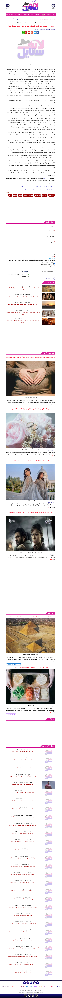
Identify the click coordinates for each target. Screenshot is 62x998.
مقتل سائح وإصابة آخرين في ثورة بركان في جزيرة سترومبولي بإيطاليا (40, 189)
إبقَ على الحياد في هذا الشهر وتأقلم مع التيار (22, 759)
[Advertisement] (30, 209)
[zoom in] (13, 19)
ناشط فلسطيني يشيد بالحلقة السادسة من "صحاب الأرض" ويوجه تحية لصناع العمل (30, 512)
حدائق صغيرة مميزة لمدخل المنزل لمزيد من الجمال (23, 833)
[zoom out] (17, 19)
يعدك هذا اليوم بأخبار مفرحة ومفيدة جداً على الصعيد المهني (23, 776)
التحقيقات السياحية (44, 19)
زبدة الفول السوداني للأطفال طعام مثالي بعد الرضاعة (23, 890)
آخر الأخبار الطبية (11, 714)
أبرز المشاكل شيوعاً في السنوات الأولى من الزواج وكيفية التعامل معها (30, 409)
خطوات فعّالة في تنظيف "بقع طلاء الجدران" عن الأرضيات (22, 817)
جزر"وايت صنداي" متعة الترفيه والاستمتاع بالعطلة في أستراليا (23, 841)
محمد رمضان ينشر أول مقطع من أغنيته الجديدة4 (22, 800)
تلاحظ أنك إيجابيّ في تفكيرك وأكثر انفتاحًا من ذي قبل (22, 751)
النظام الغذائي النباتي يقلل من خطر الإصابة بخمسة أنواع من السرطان (30, 667)
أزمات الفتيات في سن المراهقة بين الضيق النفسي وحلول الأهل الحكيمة (29, 14)
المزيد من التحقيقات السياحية (14, 664)
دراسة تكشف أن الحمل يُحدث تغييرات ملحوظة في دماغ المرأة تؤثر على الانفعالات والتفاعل (30, 357)
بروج (44, 178)
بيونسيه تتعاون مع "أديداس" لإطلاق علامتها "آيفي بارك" (23, 972)
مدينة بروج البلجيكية (28, 195)
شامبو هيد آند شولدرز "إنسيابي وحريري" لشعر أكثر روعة (23, 874)
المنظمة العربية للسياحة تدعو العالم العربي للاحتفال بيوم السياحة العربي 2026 (30, 616)
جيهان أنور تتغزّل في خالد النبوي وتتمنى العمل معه (23, 899)
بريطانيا (15, 195)
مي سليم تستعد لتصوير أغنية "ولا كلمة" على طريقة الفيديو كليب (23, 907)
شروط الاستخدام (51, 258)
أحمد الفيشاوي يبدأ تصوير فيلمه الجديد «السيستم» (23, 784)
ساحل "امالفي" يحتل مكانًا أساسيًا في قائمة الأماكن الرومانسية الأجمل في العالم (37, 186)
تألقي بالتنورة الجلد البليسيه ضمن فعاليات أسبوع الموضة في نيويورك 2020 (23, 948)
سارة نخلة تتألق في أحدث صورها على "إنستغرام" (23, 808)
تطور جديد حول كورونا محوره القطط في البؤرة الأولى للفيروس (23, 923)
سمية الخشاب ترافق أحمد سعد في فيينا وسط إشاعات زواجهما (22, 882)
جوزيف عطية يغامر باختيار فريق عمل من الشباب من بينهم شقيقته (22, 964)
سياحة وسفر (52, 19)
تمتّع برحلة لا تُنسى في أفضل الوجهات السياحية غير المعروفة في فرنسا (23, 956)
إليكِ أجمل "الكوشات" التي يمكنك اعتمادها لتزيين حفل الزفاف (22, 825)
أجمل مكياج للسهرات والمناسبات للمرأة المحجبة (22, 849)
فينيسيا (33, 92)
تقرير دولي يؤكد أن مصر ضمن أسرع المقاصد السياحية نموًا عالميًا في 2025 (22, 296)
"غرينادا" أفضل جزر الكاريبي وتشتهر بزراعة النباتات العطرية (23, 858)
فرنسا (10, 195)
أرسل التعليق (51, 278)
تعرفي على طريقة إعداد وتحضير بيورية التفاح (23, 939)
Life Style (44, 195)
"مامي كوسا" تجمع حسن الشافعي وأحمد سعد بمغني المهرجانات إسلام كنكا (23, 931)
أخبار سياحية (38, 195)
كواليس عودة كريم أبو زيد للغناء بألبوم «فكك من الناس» (23, 792)
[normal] (15, 19)
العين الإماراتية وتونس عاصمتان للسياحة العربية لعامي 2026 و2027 (22, 304)
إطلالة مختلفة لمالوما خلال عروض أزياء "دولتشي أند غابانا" (22, 866)
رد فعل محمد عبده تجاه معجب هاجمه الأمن (23, 915)
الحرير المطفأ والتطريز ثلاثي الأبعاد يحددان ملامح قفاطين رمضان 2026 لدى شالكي (30, 460)
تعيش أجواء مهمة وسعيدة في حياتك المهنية (22, 767)
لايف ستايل (51, 195)
